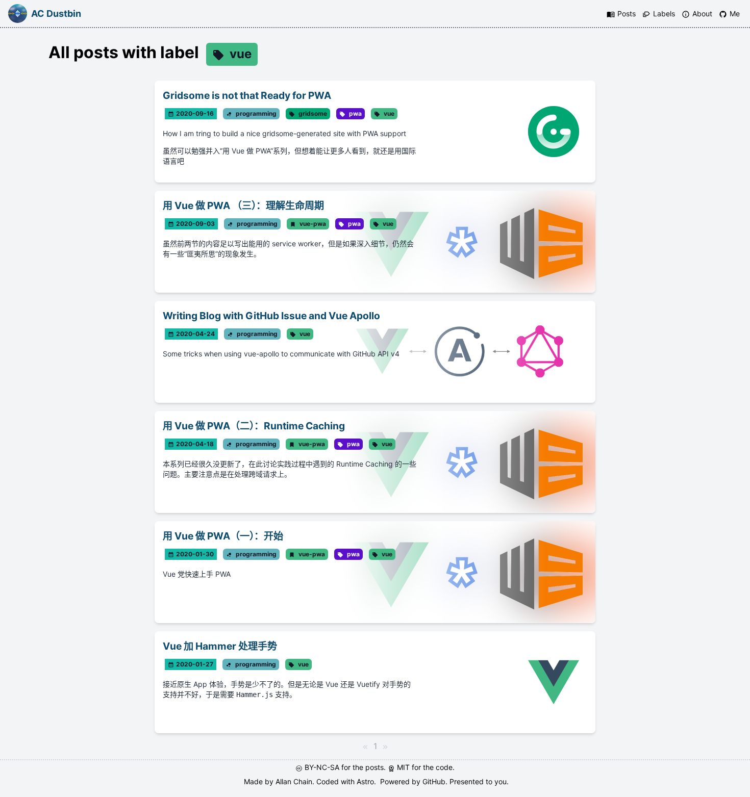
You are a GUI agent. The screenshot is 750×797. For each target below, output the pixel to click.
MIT (404, 767)
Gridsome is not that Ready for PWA (247, 95)
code (444, 767)
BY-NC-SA (323, 767)
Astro (365, 781)
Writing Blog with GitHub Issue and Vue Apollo (271, 316)
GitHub (433, 781)
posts (374, 767)
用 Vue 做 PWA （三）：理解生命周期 (243, 205)
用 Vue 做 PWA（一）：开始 (223, 536)
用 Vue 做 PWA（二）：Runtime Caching (254, 426)
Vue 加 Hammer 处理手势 (220, 646)
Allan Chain (294, 781)
